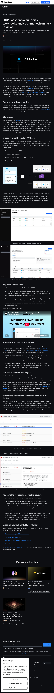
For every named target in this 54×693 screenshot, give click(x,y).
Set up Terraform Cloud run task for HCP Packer (18, 540)
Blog (35, 671)
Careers (35, 668)
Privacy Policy (23, 653)
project (18, 120)
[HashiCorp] (6, 2)
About (35, 664)
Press (35, 666)
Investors (36, 673)
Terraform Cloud (45, 109)
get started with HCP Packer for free (15, 547)
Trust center (30, 685)
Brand (35, 675)
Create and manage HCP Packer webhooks (17, 534)
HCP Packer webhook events (13, 537)
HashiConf (30, 80)
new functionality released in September (33, 92)
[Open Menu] (52, 2)
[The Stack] (4, 6)
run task (31, 88)
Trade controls (46, 685)
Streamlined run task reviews (13, 544)
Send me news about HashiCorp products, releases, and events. (19, 648)
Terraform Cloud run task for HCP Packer (36, 350)
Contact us (36, 677)
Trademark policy (38, 685)
